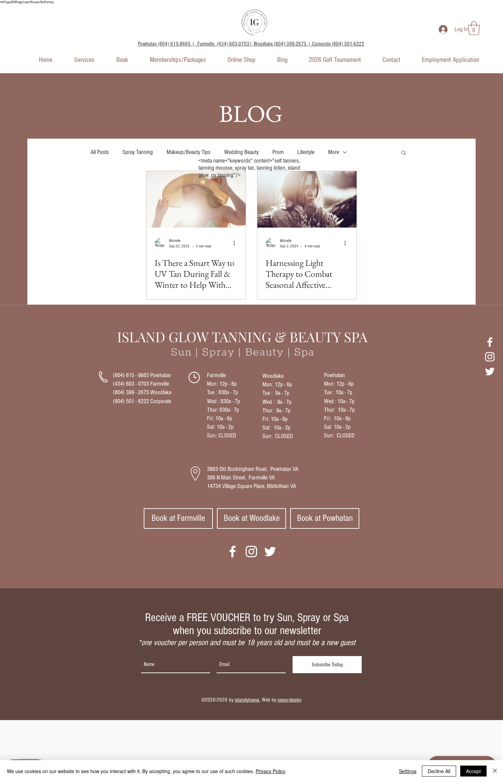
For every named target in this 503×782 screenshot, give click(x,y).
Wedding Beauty (241, 152)
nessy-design (289, 700)
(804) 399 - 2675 (131, 392)
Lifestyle (305, 152)
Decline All (439, 771)
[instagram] (489, 356)
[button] (474, 28)
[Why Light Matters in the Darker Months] (196, 199)
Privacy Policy (270, 771)
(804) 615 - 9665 (131, 375)
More (333, 152)
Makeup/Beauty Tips (188, 152)
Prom (278, 152)
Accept (473, 771)
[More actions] (236, 243)
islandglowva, (247, 700)
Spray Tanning (137, 152)
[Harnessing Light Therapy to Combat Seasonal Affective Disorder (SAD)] (307, 199)
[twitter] (489, 371)
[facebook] (489, 342)
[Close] (495, 771)
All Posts (100, 152)
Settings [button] (407, 771)
